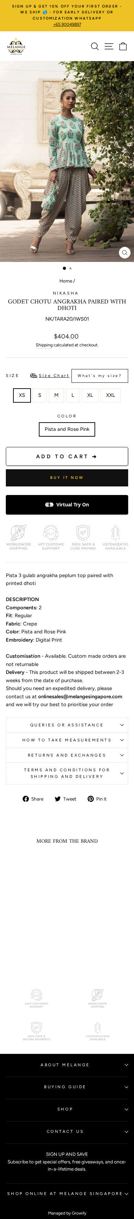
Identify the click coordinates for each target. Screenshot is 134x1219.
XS (22, 395)
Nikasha (67, 293)
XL (90, 395)
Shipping (44, 344)
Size (64, 375)
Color (67, 416)
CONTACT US (65, 1131)
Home (65, 281)
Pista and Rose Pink (67, 429)
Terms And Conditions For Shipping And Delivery (67, 773)
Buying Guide (65, 1086)
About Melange (65, 1064)
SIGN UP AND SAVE (67, 1154)
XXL (110, 395)
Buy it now (67, 477)
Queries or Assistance (67, 725)
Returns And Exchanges (67, 755)
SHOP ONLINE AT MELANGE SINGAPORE (65, 1193)
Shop (65, 1109)
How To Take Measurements (67, 740)
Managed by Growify (67, 1213)
